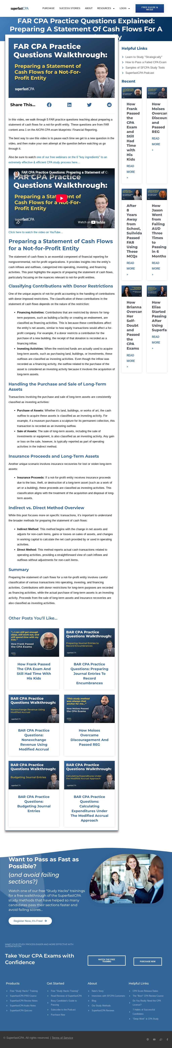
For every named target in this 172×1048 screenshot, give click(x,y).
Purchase (48, 8)
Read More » (131, 171)
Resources (104, 8)
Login (123, 8)
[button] (49, 105)
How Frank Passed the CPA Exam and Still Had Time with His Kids (133, 131)
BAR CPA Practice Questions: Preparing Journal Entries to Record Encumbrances (89, 673)
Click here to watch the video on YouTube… (36, 232)
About (89, 8)
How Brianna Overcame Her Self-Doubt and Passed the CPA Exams (136, 325)
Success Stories (69, 8)
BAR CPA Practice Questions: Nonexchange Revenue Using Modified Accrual (34, 739)
